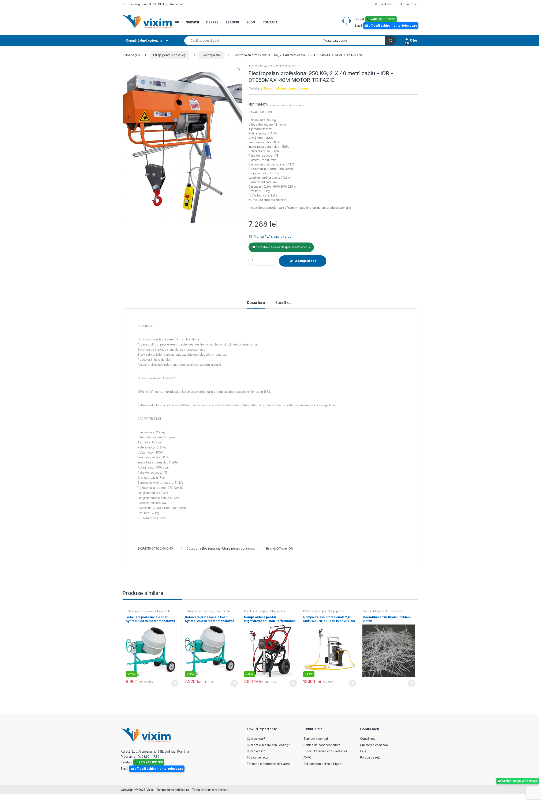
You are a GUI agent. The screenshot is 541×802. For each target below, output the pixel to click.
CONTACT (270, 22)
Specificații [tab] (284, 303)
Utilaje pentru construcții (169, 55)
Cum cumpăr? (256, 738)
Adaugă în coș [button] (173, 683)
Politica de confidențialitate (321, 745)
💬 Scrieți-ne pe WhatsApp (517, 781)
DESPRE (212, 22)
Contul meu (410, 4)
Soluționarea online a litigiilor (323, 763)
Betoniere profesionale (140, 611)
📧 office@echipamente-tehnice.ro (390, 25)
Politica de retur (257, 757)
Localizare (385, 4)
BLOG (251, 22)
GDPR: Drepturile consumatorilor (325, 751)
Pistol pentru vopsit (256, 611)
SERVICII (192, 22)
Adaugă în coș (305, 261)
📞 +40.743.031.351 (381, 19)
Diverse (367, 611)
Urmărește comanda (374, 745)
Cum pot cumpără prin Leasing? (268, 745)
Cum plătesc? (256, 751)
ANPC (307, 757)
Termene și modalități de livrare (268, 763)
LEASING (232, 22)
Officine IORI (284, 548)
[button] (238, 68)
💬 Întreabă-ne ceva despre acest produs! (281, 247)
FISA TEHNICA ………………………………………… (277, 104)
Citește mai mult (292, 683)
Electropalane (211, 55)
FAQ (363, 751)
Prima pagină (131, 55)
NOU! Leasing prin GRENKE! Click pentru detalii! (153, 4)
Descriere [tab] (256, 303)
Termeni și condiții (315, 738)
